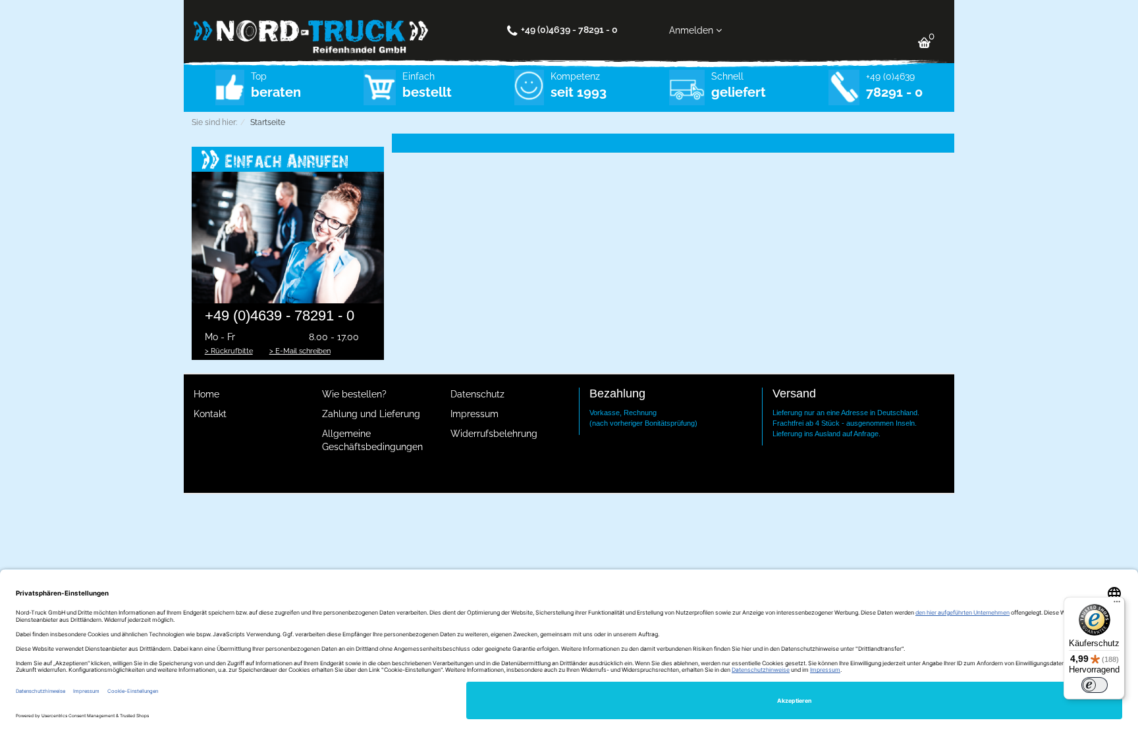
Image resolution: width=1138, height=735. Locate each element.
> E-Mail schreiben (300, 350)
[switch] (1094, 685)
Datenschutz (477, 394)
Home (206, 394)
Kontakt (210, 414)
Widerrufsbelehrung (493, 433)
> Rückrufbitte (229, 350)
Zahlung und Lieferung (371, 414)
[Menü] (1117, 605)
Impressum (474, 414)
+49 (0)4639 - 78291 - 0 (569, 29)
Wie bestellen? (354, 394)
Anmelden (692, 30)
